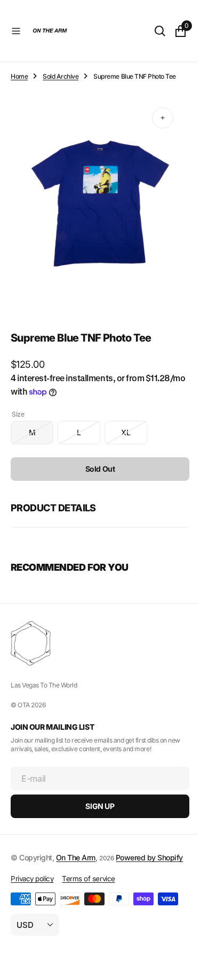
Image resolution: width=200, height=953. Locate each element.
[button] (16, 31)
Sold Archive (60, 76)
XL (134, 426)
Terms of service (88, 880)
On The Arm (75, 847)
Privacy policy (32, 880)
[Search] (152, 31)
